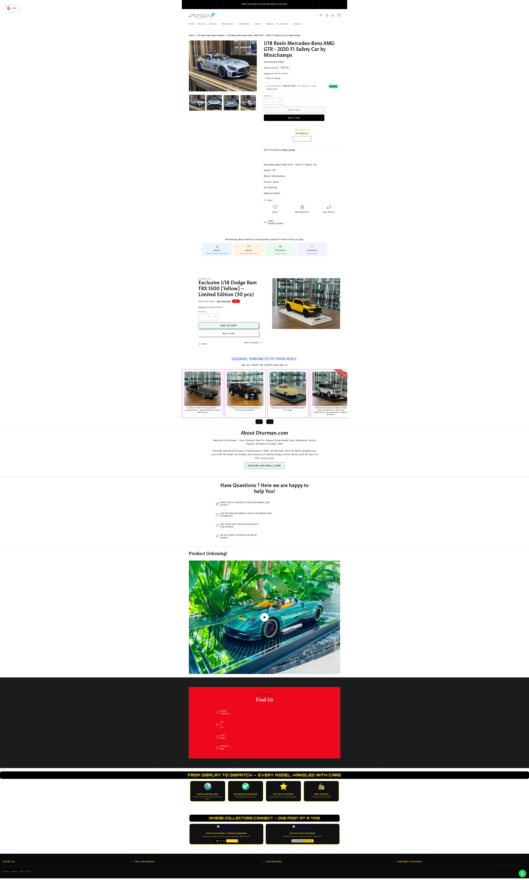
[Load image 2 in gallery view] (214, 103)
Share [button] (270, 200)
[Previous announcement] (217, 5)
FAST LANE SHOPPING (198, 862)
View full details (251, 342)
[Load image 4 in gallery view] (248, 103)
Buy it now (294, 117)
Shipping (267, 73)
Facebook (6, 871)
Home (191, 35)
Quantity (268, 96)
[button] (214, 24)
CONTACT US (67, 862)
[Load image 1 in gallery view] (197, 103)
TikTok (29, 871)
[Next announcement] (312, 5)
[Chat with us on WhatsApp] (522, 873)
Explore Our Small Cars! (264, 465)
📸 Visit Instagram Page (302, 841)
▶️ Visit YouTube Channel (226, 841)
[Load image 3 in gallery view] (231, 103)
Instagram (14, 871)
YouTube (22, 871)
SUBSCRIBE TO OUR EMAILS (461, 862)
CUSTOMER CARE (330, 862)
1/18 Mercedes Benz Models (211, 35)
